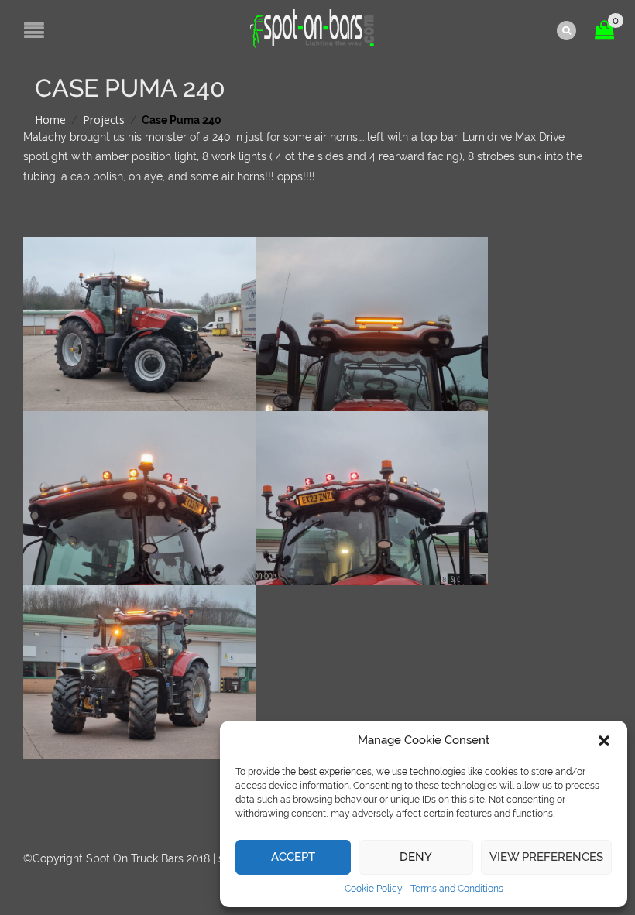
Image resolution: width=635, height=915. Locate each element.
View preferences (546, 857)
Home (50, 119)
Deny (416, 857)
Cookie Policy (374, 888)
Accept (293, 857)
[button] (604, 741)
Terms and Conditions (456, 888)
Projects (104, 119)
